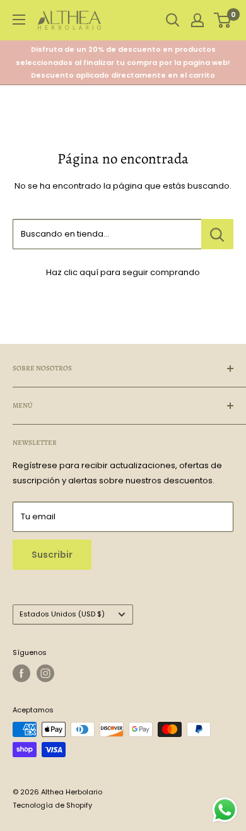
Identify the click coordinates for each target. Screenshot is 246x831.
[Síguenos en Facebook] (21, 673)
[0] (223, 20)
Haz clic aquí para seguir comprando (123, 272)
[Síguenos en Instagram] (45, 673)
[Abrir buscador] (173, 20)
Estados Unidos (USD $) (62, 614)
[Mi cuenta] (197, 20)
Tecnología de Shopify (52, 805)
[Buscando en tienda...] (217, 234)
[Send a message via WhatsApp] (225, 810)
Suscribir (52, 554)
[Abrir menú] (19, 20)
